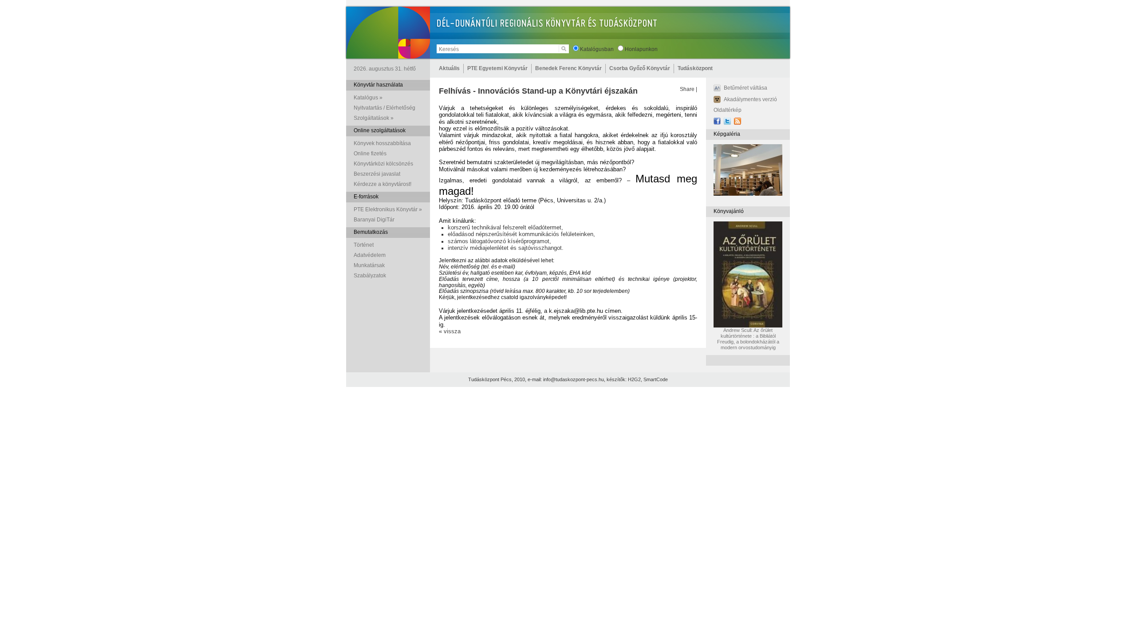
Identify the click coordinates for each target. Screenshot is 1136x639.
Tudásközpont (695, 68)
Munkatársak (369, 265)
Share (687, 89)
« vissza (450, 331)
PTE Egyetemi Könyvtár (497, 68)
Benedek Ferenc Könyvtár (568, 68)
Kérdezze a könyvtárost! (382, 184)
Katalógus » (368, 98)
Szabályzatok (370, 275)
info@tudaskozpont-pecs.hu (573, 379)
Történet (364, 245)
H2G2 (634, 379)
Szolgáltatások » (374, 118)
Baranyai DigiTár (374, 220)
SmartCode (655, 379)
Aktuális (449, 68)
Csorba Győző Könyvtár (639, 68)
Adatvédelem (370, 255)
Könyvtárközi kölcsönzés (383, 164)
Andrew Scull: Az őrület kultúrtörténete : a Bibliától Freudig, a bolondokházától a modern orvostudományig (748, 338)
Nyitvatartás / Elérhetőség (384, 108)
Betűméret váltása (745, 88)
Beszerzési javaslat (377, 174)
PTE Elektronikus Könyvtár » (388, 209)
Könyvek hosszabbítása (382, 143)
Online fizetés (370, 153)
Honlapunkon (641, 49)
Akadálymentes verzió (750, 99)
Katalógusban (597, 49)
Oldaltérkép (728, 110)
